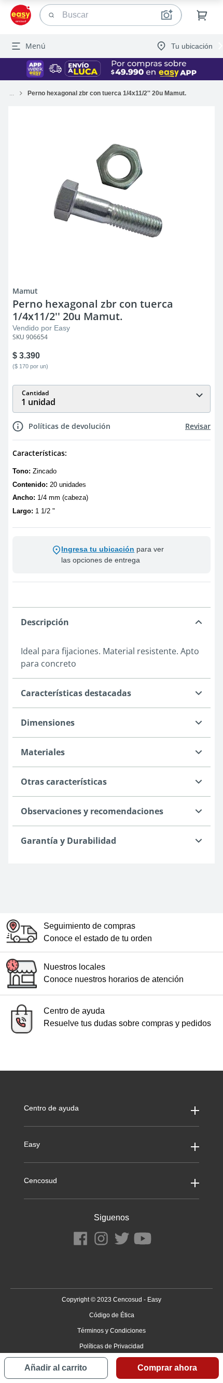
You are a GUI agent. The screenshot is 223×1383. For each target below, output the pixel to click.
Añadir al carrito (55, 1367)
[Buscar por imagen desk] (166, 15)
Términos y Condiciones (111, 1330)
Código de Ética (111, 1315)
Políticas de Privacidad (111, 1346)
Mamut (25, 291)
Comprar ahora (167, 1367)
